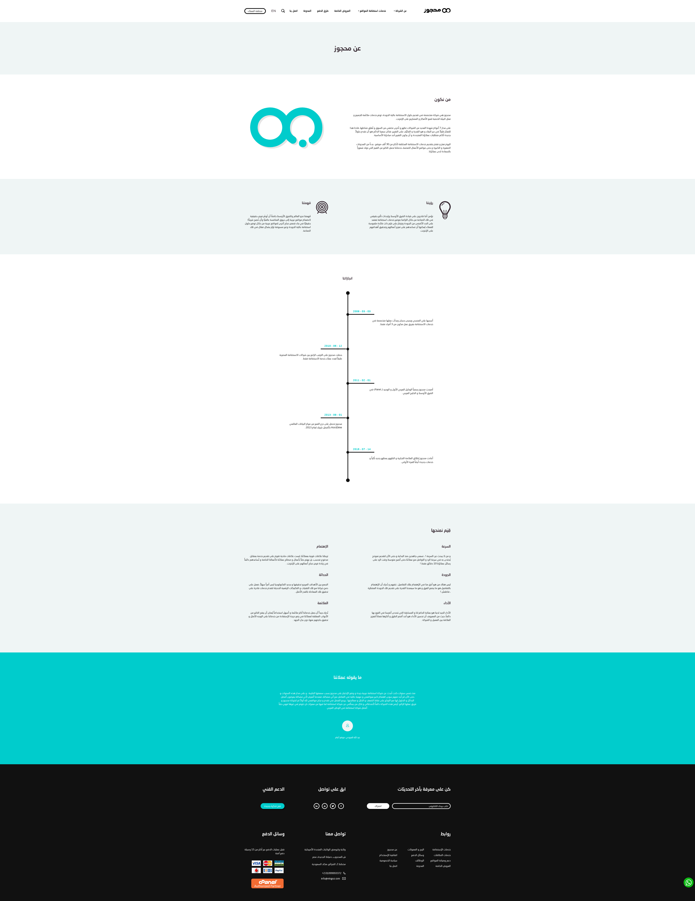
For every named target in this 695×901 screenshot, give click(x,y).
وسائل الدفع (417, 855)
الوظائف (419, 860)
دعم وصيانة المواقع (440, 860)
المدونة (307, 10)
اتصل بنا (294, 10)
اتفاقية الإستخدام (388, 855)
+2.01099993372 (331, 873)
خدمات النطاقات (442, 855)
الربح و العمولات (416, 849)
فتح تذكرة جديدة (272, 805)
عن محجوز (392, 849)
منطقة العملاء (255, 10)
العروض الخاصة (342, 10)
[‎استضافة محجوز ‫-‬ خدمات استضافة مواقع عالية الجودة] (437, 11)
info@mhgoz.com (330, 878)
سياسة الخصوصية (388, 860)
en (273, 11)
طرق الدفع (322, 10)
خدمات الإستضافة (441, 849)
